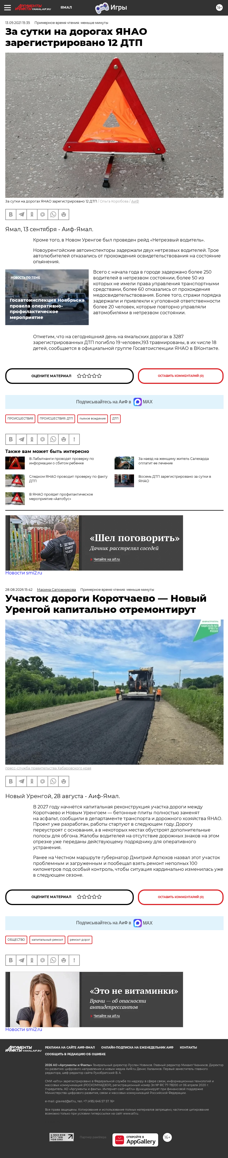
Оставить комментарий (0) (181, 376)
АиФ (135, 201)
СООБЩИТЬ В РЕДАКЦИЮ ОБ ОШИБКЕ (75, 1054)
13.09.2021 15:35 (17, 23)
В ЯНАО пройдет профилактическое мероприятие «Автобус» (61, 496)
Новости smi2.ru (23, 573)
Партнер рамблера (93, 1137)
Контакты (188, 1047)
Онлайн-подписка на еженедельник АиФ (137, 1047)
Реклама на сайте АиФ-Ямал (70, 1047)
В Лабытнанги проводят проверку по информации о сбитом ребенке (61, 461)
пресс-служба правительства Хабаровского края (48, 768)
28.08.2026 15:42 (19, 589)
